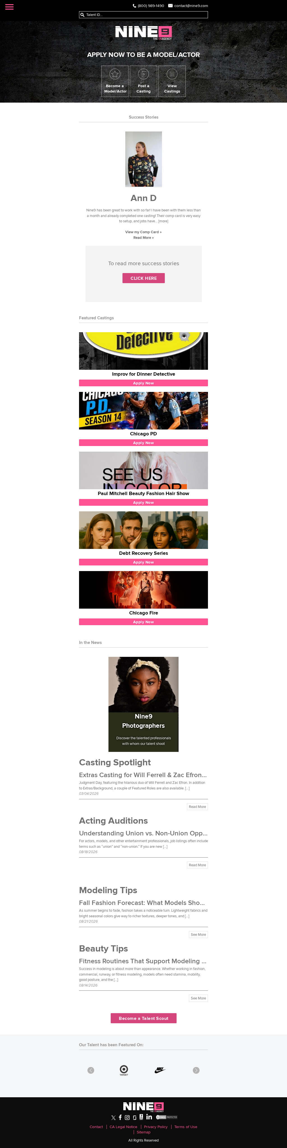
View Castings (172, 88)
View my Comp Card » (143, 232)
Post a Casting (143, 88)
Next (196, 1070)
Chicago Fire (143, 613)
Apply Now (143, 383)
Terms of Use (185, 1127)
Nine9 (143, 33)
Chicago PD (143, 433)
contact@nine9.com (191, 5)
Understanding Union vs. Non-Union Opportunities (155, 833)
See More (198, 934)
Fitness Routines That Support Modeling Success (152, 961)
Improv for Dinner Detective (143, 374)
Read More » (143, 237)
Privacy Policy (156, 1127)
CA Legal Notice (123, 1127)
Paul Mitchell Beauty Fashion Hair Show (143, 493)
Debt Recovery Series (143, 553)
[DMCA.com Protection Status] (167, 1119)
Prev (90, 1070)
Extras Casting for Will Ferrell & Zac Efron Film (147, 775)
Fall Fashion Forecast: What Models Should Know (153, 903)
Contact (96, 1127)
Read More (197, 807)
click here (144, 278)
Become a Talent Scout (143, 1018)
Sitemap (144, 1132)
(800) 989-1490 (151, 5)
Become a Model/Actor (115, 88)
